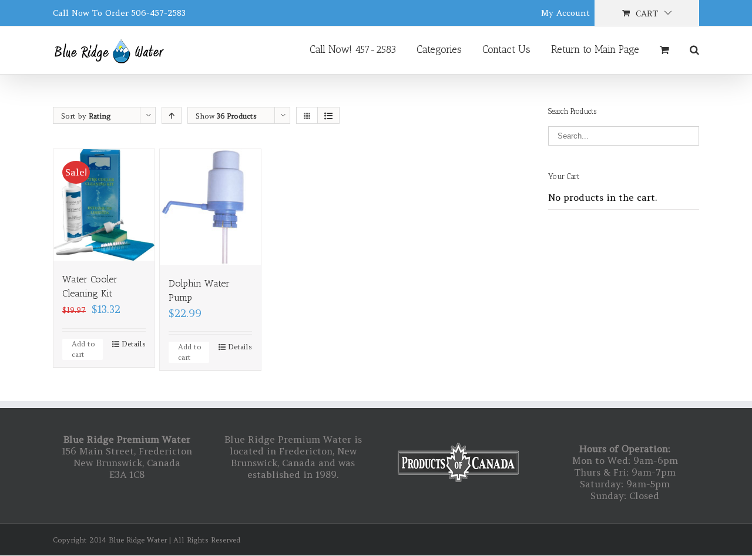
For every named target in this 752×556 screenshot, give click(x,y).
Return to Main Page (595, 49)
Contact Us (506, 49)
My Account (565, 13)
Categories (439, 49)
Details (134, 343)
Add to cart (83, 349)
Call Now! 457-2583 (353, 49)
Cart (647, 13)
